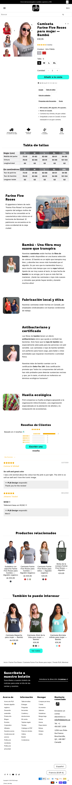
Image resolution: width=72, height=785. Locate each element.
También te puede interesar (36, 596)
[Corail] (59, 646)
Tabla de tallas (50, 90)
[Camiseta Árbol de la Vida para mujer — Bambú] (36, 617)
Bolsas (41, 728)
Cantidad (41, 70)
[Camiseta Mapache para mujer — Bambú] (14, 617)
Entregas (24, 704)
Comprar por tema (44, 701)
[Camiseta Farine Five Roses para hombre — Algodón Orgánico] (27, 552)
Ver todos (36, 651)
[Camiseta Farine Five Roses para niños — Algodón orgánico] (44, 552)
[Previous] (15, 31)
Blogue (6, 719)
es (67, 2)
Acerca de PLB (9, 701)
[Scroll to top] (68, 780)
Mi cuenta (24, 719)
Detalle (41, 90)
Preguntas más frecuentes (47, 101)
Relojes (41, 731)
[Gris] (43, 579)
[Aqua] (57, 646)
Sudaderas (42, 713)
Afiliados (7, 728)
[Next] (32, 31)
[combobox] (36, 14)
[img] (9, 463)
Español (60, 766)
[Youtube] (13, 774)
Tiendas (23, 725)
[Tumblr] (10, 774)
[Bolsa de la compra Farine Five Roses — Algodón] (61, 550)
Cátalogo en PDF (26, 728)
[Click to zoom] (32, 25)
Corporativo (8, 725)
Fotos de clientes (26, 731)
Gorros (41, 722)
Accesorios (42, 707)
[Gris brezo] (27, 579)
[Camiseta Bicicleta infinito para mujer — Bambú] (58, 617)
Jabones (41, 710)
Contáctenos (25, 740)
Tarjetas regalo (26, 722)
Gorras (41, 719)
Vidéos (23, 734)
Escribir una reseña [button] (36, 447)
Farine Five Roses (15, 662)
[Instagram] (16, 774)
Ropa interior (43, 725)
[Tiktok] (18, 774)
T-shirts (41, 704)
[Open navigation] (8, 8)
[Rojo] (25, 579)
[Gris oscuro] (36, 646)
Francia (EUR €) (56, 773)
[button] (41, 45)
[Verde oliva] (33, 646)
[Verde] (30, 579)
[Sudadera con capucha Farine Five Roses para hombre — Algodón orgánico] (10, 552)
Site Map (10, 783)
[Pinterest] (7, 774)
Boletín (23, 737)
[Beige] (38, 646)
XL (54, 63)
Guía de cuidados (44, 95)
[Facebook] (4, 774)
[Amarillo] (13, 644)
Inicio (6, 662)
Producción (7, 716)
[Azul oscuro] (15, 644)
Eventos (6, 722)
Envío (61, 101)
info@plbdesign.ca (62, 720)
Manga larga (42, 716)
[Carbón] (11, 581)
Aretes (41, 734)
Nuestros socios (9, 731)
